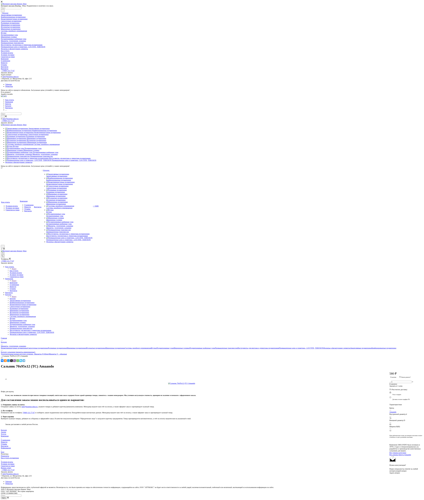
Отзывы (4, 444)
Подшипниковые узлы (165, 348)
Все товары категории (397, 453)
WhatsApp (9, 86)
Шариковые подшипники (76, 348)
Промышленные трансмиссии (226, 348)
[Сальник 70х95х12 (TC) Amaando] (193, 383)
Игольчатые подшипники (95, 348)
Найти (4, 498)
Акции (3, 432)
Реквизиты (5, 456)
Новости (4, 442)
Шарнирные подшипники (115, 348)
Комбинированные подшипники (384, 348)
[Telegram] (24, 360)
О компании (5, 440)
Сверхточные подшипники (37, 348)
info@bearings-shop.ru (11, 77)
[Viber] (14, 360)
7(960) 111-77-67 (29, 413)
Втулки (154, 348)
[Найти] (3, 10)
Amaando (392, 412)
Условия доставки (7, 464)
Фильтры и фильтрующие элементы (336, 348)
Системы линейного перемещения (138, 348)
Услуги (3, 434)
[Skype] (20, 360)
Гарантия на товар (8, 466)
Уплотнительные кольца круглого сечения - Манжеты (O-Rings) (25, 354)
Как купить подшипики (10, 458)
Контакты (4, 446)
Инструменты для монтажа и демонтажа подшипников (258, 348)
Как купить (14, 271)
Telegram (8, 84)
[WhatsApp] (17, 360)
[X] (11, 360)
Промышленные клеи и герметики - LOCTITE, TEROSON (301, 348)
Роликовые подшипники (57, 348)
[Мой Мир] (8, 360)
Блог (2, 452)
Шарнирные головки (181, 348)
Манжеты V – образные (58, 354)
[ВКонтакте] (2, 360)
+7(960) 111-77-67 (8, 71)
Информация (6, 448)
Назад (14, 269)
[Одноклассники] (5, 360)
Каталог (13, 299)
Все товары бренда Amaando (400, 455)
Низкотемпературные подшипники (14, 348)
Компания (13, 283)
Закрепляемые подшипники (361, 348)
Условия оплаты (7, 462)
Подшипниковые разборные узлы (202, 348)
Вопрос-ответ (6, 468)
